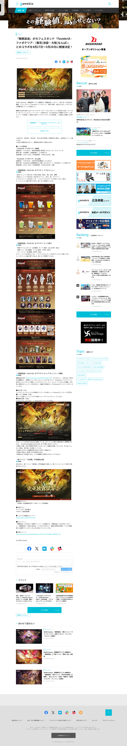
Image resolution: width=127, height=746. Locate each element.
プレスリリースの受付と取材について (60, 720)
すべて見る (44, 610)
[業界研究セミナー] (94, 66)
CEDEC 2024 (97, 363)
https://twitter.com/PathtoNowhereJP (38, 378)
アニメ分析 (99, 10)
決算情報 (75, 10)
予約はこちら (44, 131)
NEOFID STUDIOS (82, 383)
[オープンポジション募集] (94, 43)
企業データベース (34, 10)
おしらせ (94, 720)
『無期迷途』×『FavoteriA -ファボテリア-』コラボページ (44, 123)
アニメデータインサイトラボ (100, 359)
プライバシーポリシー (108, 720)
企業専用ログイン (63, 735)
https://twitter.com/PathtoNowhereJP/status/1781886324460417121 (38, 534)
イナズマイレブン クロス (83, 359)
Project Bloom (81, 375)
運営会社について (17, 720)
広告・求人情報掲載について (35, 720)
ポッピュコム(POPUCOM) (84, 367)
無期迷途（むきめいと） (23, 52)
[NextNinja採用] (94, 332)
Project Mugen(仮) (98, 367)
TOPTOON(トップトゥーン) (84, 363)
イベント (19, 34)
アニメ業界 (87, 10)
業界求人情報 (49, 10)
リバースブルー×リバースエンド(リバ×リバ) (89, 371)
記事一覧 (21, 10)
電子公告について (81, 720)
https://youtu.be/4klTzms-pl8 (25, 518)
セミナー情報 (63, 10)
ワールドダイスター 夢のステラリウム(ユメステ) (89, 379)
